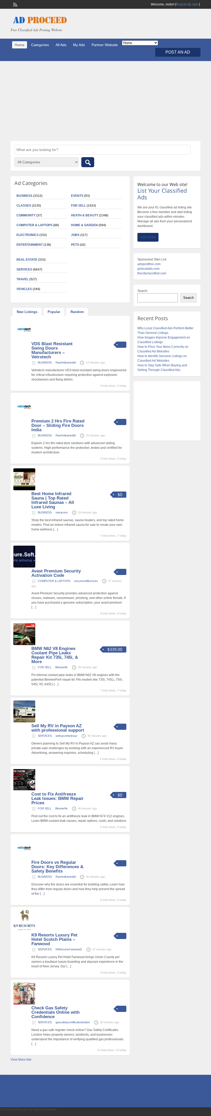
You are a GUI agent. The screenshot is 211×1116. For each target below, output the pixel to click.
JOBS (75, 235)
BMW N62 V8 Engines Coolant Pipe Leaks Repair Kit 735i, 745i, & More (54, 655)
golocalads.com (148, 268)
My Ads (79, 45)
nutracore (62, 512)
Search (142, 291)
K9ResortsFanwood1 (69, 949)
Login (194, 4)
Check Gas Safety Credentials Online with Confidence (55, 1012)
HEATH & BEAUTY (84, 215)
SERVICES (45, 735)
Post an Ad (177, 52)
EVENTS (77, 196)
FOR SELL (78, 205)
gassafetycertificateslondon (73, 1022)
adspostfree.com (149, 264)
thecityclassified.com (151, 273)
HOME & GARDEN (84, 225)
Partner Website (105, 45)
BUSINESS (45, 362)
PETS (75, 245)
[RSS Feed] (15, 4)
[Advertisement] (105, 101)
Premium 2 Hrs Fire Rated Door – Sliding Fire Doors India (57, 425)
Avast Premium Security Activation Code (56, 573)
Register (182, 4)
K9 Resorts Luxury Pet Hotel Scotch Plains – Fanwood (54, 939)
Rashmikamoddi (66, 362)
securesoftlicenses (86, 580)
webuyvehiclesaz (66, 735)
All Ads (61, 45)
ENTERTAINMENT (29, 245)
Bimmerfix (61, 667)
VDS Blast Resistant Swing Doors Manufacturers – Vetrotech (52, 350)
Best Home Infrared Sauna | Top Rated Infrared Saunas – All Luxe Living (52, 500)
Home (19, 45)
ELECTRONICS (27, 235)
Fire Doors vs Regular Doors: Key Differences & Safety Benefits (57, 867)
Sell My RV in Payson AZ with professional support (57, 728)
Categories (40, 45)
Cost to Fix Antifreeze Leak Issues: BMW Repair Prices (57, 798)
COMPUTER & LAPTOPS (34, 225)
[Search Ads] (87, 162)
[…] (55, 529)
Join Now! (148, 237)
